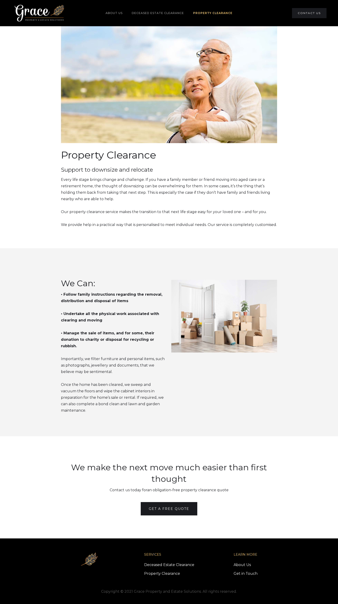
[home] (39, 13)
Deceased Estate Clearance (169, 565)
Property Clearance (162, 573)
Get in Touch (246, 573)
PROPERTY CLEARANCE (212, 13)
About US (114, 13)
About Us (242, 565)
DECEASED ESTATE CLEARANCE (158, 13)
